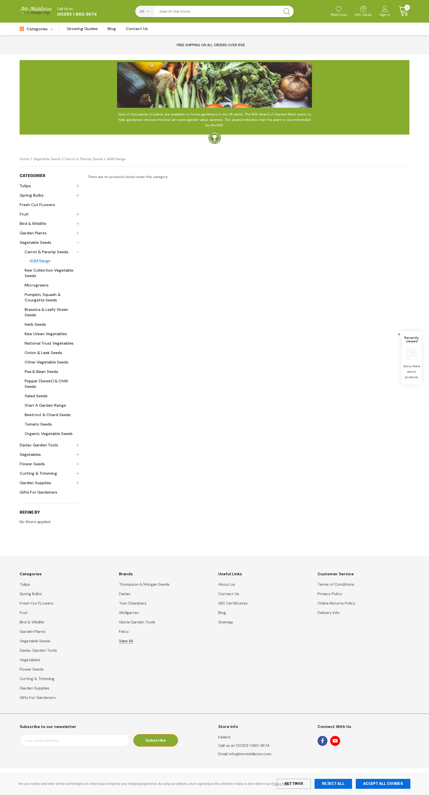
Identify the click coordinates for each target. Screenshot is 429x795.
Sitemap (225, 622)
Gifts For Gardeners (38, 697)
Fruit (24, 612)
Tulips (25, 584)
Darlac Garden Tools (38, 650)
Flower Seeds (32, 669)
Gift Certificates (233, 603)
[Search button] (287, 11)
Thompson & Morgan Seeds (144, 584)
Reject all (333, 784)
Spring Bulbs (31, 593)
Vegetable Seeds (35, 641)
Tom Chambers (132, 603)
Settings (294, 784)
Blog (222, 612)
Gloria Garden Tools (137, 622)
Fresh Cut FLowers (36, 603)
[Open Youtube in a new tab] (335, 741)
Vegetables (30, 659)
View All (126, 641)
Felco (124, 631)
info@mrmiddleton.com (250, 754)
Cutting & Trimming (37, 678)
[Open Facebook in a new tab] (322, 741)
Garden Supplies (34, 688)
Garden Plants (32, 631)
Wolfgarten (129, 612)
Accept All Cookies (383, 784)
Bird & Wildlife (32, 622)
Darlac (125, 593)
